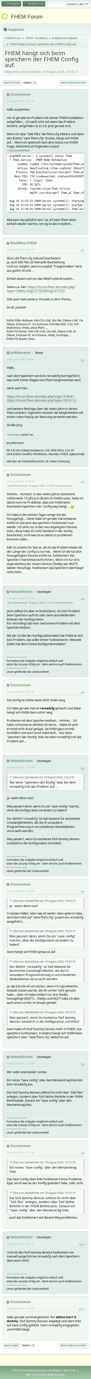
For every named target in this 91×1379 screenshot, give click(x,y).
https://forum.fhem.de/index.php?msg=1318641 (40, 396)
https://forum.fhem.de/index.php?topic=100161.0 (41, 400)
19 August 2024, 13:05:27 (20, 101)
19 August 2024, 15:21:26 (20, 1152)
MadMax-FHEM (23, 242)
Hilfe (14, 1370)
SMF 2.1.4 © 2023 (36, 1374)
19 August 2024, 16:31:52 (20, 1243)
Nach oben (11, 1345)
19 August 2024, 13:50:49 (20, 359)
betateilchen (21, 591)
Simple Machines (56, 1374)
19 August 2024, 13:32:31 (20, 249)
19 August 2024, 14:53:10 (20, 767)
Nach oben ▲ (71, 1370)
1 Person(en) (13, 434)
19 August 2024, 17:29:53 (20, 1308)
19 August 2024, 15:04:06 (20, 891)
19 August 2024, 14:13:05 (20, 598)
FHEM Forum (27, 17)
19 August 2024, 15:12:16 (20, 1063)
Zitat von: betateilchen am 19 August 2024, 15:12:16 (44, 1162)
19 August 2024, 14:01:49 (20, 481)
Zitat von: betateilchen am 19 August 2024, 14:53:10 (44, 901)
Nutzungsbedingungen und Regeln (40, 1370)
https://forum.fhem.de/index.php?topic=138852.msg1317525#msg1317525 (41, 289)
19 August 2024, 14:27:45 (20, 691)
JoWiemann (20, 352)
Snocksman (20, 94)
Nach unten (12, 82)
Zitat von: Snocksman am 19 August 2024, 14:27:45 (43, 777)
